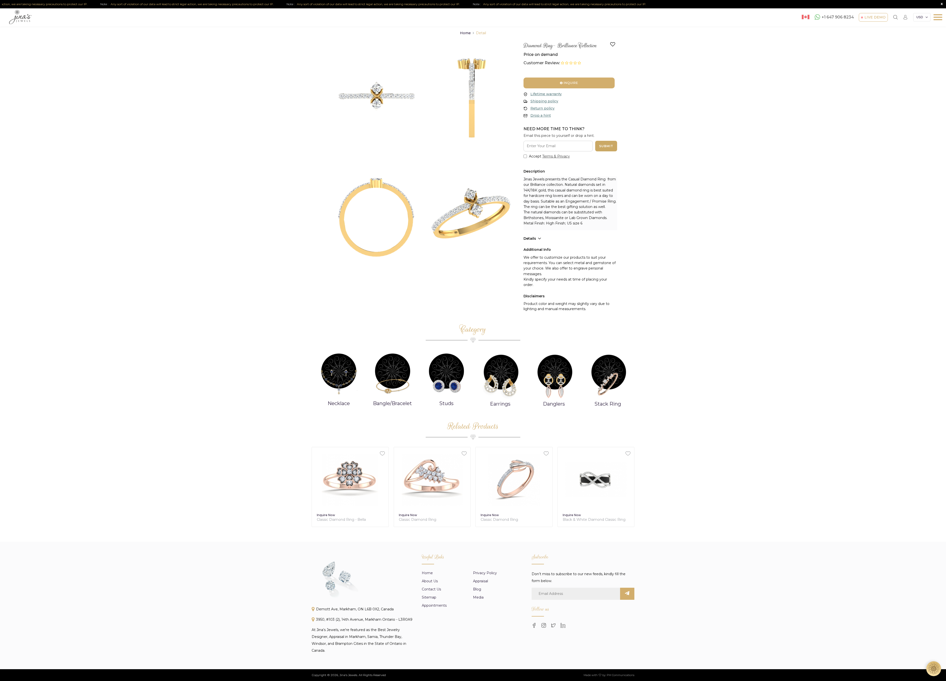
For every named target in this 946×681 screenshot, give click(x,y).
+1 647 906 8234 (838, 17)
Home (465, 33)
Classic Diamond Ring (336, 520)
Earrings (446, 404)
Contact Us (431, 589)
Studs (392, 403)
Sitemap (429, 597)
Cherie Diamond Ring (581, 520)
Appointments (434, 605)
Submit (606, 146)
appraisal (480, 581)
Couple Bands (607, 404)
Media (478, 597)
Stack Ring (554, 404)
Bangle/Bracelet (338, 403)
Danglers (500, 404)
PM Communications (620, 675)
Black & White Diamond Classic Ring (512, 520)
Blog (477, 589)
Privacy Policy (485, 573)
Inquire (570, 83)
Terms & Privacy (556, 156)
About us (430, 581)
